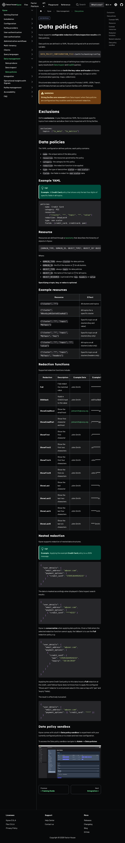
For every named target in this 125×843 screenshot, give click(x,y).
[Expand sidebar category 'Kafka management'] (32, 87)
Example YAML (114, 20)
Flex (26, 4)
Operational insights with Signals (15, 81)
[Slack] (116, 5)
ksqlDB (71, 65)
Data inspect (11, 67)
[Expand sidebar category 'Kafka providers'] (32, 28)
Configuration (10, 23)
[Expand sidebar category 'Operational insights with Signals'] (32, 82)
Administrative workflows (15, 41)
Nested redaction (115, 39)
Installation (9, 19)
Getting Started (11, 14)
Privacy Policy (11, 828)
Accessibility (9, 92)
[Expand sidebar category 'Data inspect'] (32, 67)
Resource (112, 23)
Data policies (11, 72)
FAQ (5, 96)
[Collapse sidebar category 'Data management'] (32, 59)
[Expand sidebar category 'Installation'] (32, 19)
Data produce (11, 63)
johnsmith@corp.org (79, 411)
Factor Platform (35, 4)
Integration (9, 76)
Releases (87, 820)
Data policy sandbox (112, 44)
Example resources (112, 28)
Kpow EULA (11, 820)
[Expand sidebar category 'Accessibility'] (32, 92)
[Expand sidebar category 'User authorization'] (32, 37)
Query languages (11, 54)
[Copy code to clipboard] (98, 54)
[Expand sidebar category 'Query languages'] (32, 54)
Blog (86, 828)
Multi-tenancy (10, 45)
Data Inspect (59, 65)
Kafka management (12, 87)
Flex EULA (10, 824)
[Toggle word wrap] (93, 54)
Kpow (18, 4)
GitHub (86, 832)
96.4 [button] (107, 4)
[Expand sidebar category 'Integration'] (32, 76)
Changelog (88, 824)
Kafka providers (11, 28)
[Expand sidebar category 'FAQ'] (32, 96)
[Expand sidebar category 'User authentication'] (32, 32)
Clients (7, 50)
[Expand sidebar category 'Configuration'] (32, 23)
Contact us (49, 824)
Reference (65, 4)
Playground (53, 4)
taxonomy (69, 238)
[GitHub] (121, 5)
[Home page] (41, 11)
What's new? (96, 4)
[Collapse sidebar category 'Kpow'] (32, 10)
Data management (12, 58)
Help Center (49, 820)
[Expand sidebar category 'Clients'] (32, 50)
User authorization (12, 36)
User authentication (13, 32)
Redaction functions (112, 34)
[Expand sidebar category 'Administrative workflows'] (32, 41)
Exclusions (111, 12)
